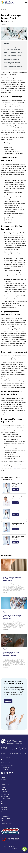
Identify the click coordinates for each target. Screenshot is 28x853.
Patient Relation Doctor (6, 794)
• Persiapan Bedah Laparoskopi (11, 59)
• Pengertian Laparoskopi (9, 47)
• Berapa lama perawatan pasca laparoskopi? (11, 63)
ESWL (2, 799)
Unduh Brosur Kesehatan (6, 823)
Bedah (2, 13)
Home (2, 7)
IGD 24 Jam (3, 779)
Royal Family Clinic (5, 784)
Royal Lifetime (4, 792)
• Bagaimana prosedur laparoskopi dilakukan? (12, 55)
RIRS (2, 803)
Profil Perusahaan (5, 809)
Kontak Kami (3, 813)
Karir (2, 811)
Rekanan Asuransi (5, 814)
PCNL (2, 801)
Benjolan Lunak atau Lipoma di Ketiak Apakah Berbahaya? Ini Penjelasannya (12, 578)
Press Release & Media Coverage (8, 821)
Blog (6, 7)
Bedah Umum (14, 486)
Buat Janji (15, 489)
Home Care (3, 789)
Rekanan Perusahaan (5, 816)
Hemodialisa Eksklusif (5, 798)
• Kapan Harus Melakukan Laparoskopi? (13, 66)
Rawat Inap (3, 781)
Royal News (3, 820)
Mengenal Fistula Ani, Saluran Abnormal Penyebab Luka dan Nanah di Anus (12, 616)
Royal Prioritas (4, 791)
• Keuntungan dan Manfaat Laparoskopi (13, 52)
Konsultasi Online (4, 796)
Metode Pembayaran (5, 818)
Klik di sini (14, 468)
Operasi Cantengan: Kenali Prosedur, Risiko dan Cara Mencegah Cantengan (11, 653)
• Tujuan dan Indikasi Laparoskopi (11, 49)
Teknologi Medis (4, 782)
